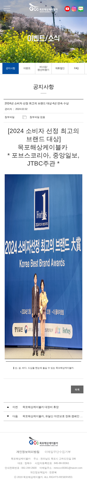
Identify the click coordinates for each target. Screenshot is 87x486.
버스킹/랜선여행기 (43, 68)
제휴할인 (60, 68)
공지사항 (10, 68)
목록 (77, 389)
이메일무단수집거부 (58, 451)
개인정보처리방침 (27, 451)
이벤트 (27, 68)
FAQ (76, 68)
